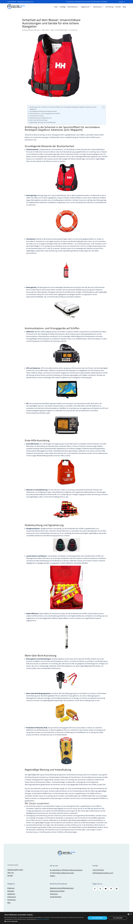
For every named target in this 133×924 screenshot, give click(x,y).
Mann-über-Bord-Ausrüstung (38, 120)
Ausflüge (63, 7)
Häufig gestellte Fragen (15, 870)
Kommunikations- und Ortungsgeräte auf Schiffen (45, 113)
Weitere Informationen (43, 919)
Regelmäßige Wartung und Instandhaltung (43, 122)
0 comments (73, 30)
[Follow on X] (100, 889)
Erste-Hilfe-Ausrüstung (36, 116)
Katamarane (97, 7)
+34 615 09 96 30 (11, 1)
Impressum (54, 894)
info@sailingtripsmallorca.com (25, 1)
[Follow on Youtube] (106, 889)
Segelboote (11, 894)
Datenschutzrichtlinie (57, 891)
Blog (124, 7)
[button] (45, 921)
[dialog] (66, 918)
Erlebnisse (10, 888)
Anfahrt (52, 876)
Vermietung (109, 7)
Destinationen (72, 7)
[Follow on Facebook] (95, 889)
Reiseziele (10, 891)
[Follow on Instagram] (117, 889)
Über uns (10, 873)
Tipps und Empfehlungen (58, 30)
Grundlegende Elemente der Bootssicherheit (43, 111)
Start (56, 7)
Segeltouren (85, 7)
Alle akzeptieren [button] (97, 918)
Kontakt (118, 7)
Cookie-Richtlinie (55, 897)
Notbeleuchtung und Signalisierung (40, 118)
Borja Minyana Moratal (32, 30)
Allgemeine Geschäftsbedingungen (62, 888)
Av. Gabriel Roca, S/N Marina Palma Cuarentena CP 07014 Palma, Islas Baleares (87, 1)
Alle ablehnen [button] (117, 918)
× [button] (131, 914)
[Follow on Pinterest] (111, 889)
